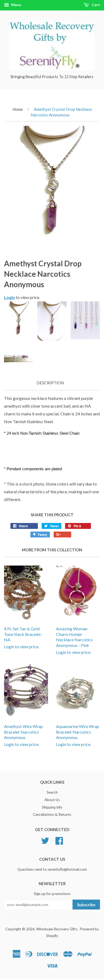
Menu (15, 4)
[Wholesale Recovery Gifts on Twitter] (45, 840)
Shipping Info (52, 807)
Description (50, 382)
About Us (52, 800)
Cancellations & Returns (52, 814)
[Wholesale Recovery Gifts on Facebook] (59, 840)
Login (9, 297)
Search (52, 792)
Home (18, 109)
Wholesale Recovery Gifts (57, 929)
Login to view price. (23, 637)
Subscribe (86, 904)
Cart (95, 4)
